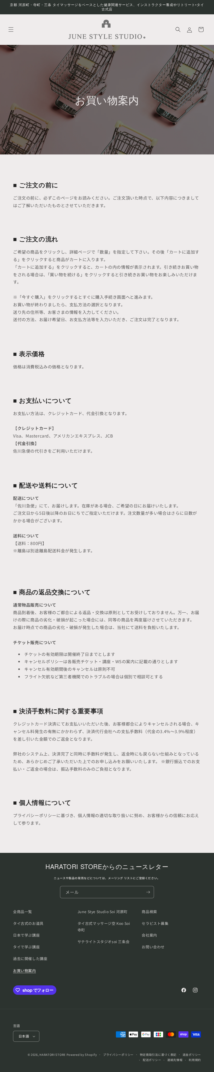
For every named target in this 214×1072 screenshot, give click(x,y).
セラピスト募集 (155, 923)
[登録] (148, 892)
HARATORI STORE (52, 1054)
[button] (11, 29)
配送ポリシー (152, 1060)
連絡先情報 (175, 1060)
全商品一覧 (22, 911)
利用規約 (195, 1060)
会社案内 (149, 935)
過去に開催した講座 (30, 958)
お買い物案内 (24, 970)
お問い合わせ (153, 946)
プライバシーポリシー (118, 1054)
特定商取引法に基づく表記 (158, 1054)
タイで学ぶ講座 (26, 946)
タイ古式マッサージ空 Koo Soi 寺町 (104, 926)
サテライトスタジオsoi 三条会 (104, 941)
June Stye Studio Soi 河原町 (103, 911)
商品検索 (149, 911)
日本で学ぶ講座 (26, 935)
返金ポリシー (192, 1054)
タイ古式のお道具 (28, 923)
